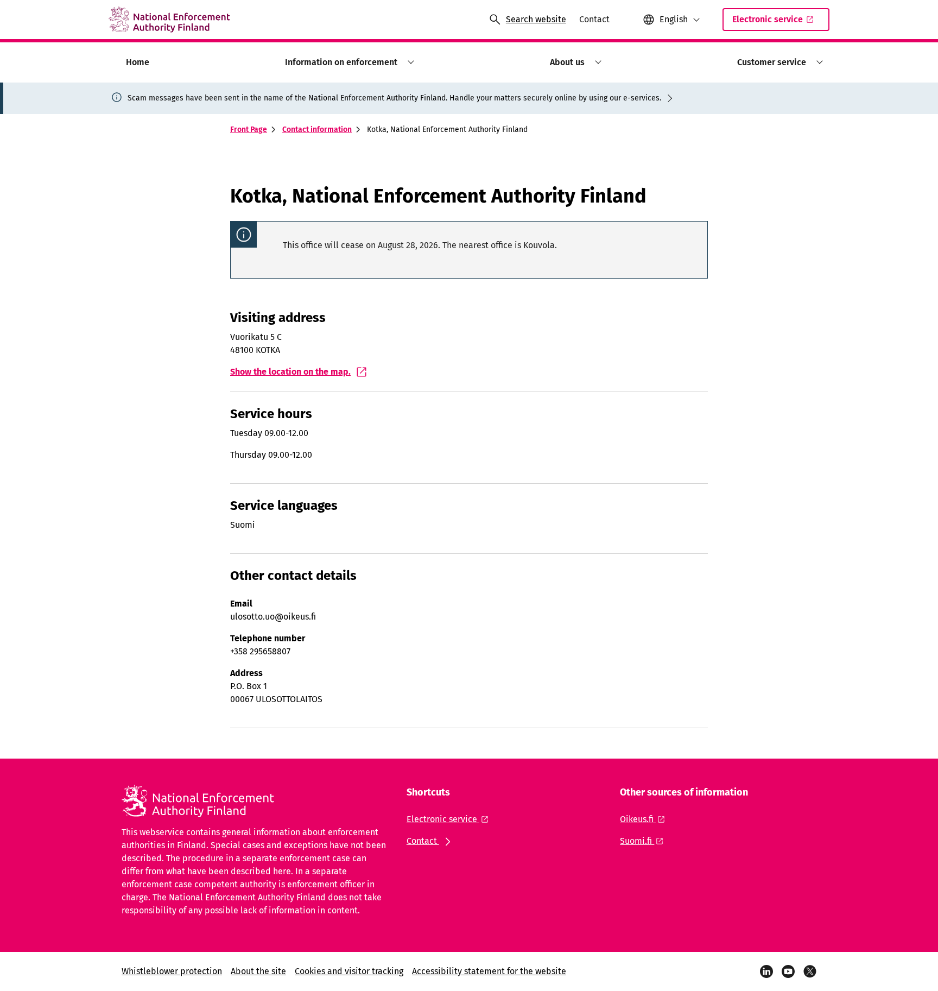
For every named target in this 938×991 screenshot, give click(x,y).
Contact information (317, 129)
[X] (809, 971)
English (674, 19)
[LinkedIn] (766, 971)
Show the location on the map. (290, 372)
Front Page (248, 129)
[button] (409, 62)
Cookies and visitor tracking (349, 971)
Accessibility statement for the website (489, 971)
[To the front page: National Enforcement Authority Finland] (169, 20)
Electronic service (767, 19)
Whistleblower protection (172, 971)
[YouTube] (788, 971)
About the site (258, 971)
